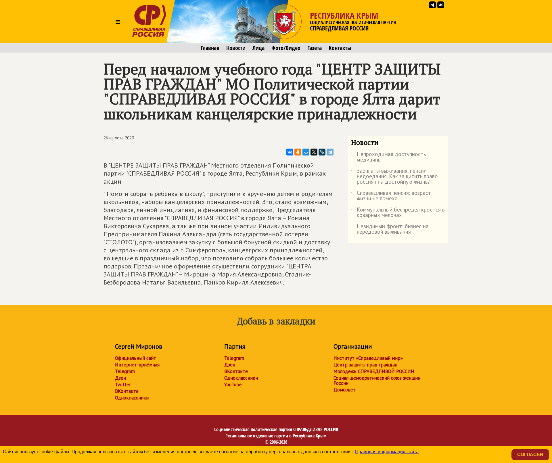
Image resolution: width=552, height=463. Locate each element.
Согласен (530, 454)
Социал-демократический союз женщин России (377, 380)
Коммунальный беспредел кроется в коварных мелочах (398, 212)
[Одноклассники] (297, 152)
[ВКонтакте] (289, 152)
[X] (313, 152)
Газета (314, 48)
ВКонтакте (127, 391)
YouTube (233, 384)
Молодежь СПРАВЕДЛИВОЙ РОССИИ (374, 371)
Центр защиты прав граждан (365, 364)
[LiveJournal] (322, 152)
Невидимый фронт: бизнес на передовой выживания (390, 229)
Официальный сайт (135, 358)
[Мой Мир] (305, 152)
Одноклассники (132, 397)
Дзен (120, 378)
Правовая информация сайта (387, 451)
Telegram (125, 371)
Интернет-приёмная (137, 364)
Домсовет (345, 389)
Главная (210, 48)
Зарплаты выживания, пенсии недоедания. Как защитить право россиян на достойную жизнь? (394, 176)
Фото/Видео (285, 48)
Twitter (123, 384)
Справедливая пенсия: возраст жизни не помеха (391, 196)
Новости (236, 48)
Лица (258, 48)
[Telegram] (330, 152)
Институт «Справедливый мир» (368, 358)
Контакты (340, 48)
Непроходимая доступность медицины (388, 157)
